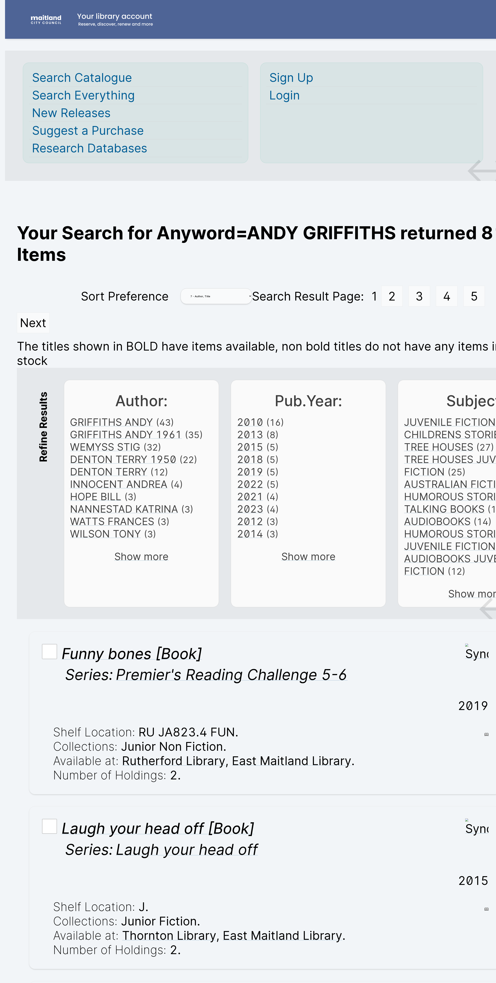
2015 (250, 447)
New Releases (71, 113)
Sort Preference (125, 296)
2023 (250, 509)
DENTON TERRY (108, 472)
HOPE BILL (95, 496)
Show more (141, 556)
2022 (250, 484)
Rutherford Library (173, 761)
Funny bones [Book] (132, 654)
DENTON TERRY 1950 (123, 459)
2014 (250, 534)
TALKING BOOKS (444, 509)
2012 (250, 521)
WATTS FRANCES (112, 521)
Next (33, 323)
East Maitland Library (291, 761)
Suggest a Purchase (88, 130)
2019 (250, 472)
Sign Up (291, 77)
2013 (250, 434)
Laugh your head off (187, 849)
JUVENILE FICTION (450, 422)
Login (284, 95)
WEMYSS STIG (105, 447)
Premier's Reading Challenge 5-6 (232, 675)
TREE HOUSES (438, 447)
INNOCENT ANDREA (118, 484)
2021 (250, 496)
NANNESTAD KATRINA (124, 509)
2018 (250, 459)
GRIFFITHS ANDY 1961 (126, 434)
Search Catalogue (82, 77)
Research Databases (89, 148)
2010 (250, 422)
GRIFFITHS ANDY (111, 422)
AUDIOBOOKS (437, 521)
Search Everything (83, 95)
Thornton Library (169, 935)
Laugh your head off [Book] (158, 828)
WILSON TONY (105, 534)
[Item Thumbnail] (476, 654)
